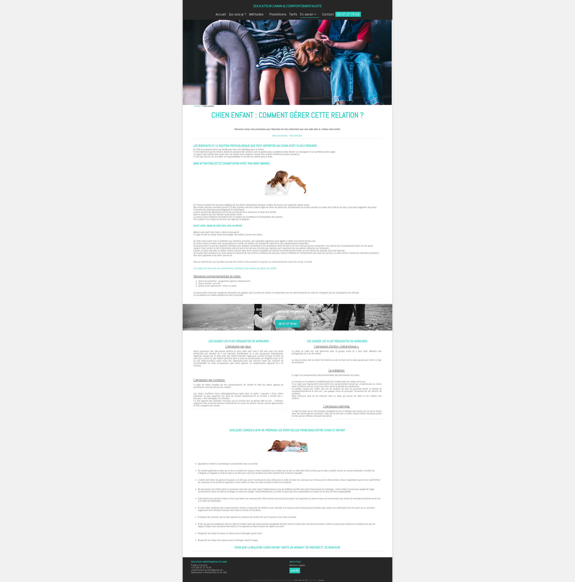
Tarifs (293, 14)
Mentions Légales (297, 565)
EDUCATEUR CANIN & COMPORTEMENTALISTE (287, 5)
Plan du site (303, 580)
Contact (328, 14)
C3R (295, 580)
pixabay (321, 580)
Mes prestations (280, 135)
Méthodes (256, 14)
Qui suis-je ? (237, 14)
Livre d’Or (295, 570)
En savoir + (308, 14)
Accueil (221, 14)
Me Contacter (296, 135)
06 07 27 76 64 (348, 14)
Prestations (277, 14)
